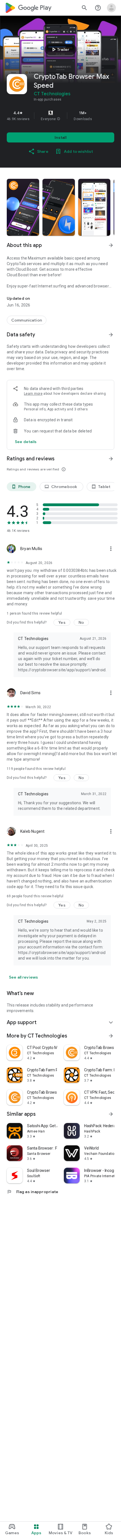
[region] (60, 116)
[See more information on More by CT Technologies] (111, 1036)
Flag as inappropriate (32, 1191)
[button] (58, 119)
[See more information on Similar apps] (111, 1114)
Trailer (59, 49)
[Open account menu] (111, 8)
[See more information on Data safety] (111, 334)
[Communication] (26, 320)
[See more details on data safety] (26, 441)
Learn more (33, 394)
